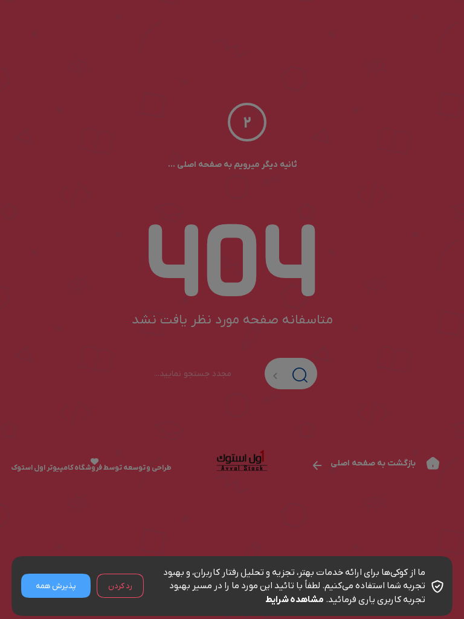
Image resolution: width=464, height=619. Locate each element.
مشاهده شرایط (294, 600)
